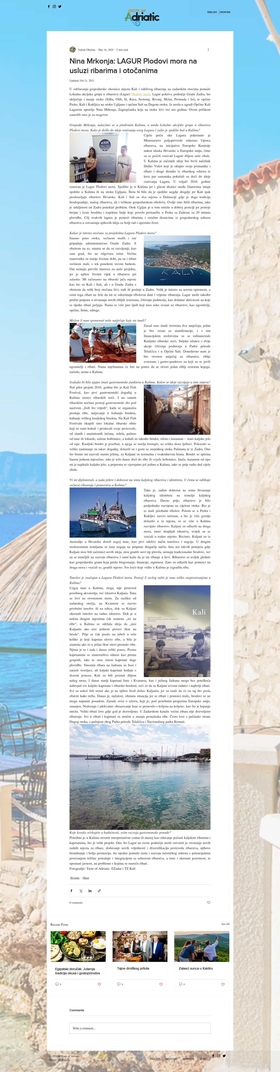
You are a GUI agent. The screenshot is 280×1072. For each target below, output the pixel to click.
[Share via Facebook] (71, 891)
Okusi (86, 878)
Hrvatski (74, 878)
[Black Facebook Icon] (49, 6)
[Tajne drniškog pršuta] (140, 946)
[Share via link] (99, 891)
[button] (154, 1059)
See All (226, 924)
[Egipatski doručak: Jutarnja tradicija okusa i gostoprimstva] (78, 946)
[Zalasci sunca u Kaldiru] (201, 946)
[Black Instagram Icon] (54, 6)
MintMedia (64, 1060)
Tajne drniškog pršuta (133, 968)
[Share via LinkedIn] (90, 891)
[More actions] (208, 49)
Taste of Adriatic (71, 1056)
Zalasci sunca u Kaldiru (196, 968)
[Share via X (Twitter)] (80, 891)
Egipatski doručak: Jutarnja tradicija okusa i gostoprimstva (77, 971)
